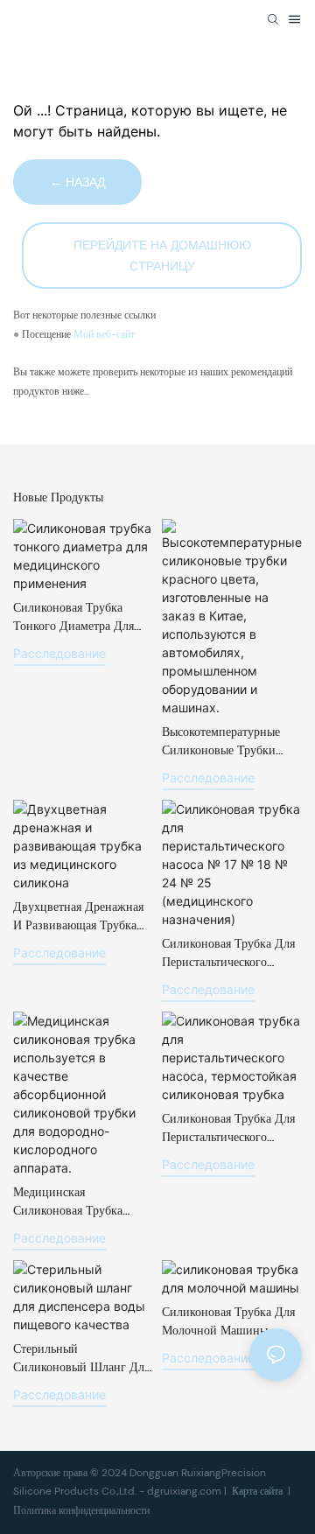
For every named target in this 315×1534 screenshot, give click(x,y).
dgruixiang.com (185, 1491)
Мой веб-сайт (104, 334)
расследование (59, 653)
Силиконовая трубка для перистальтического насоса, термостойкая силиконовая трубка (228, 1128)
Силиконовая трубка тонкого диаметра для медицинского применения (73, 617)
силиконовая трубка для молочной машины (228, 1321)
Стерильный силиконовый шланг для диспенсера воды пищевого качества (81, 1358)
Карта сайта (257, 1491)
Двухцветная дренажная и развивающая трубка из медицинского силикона (78, 917)
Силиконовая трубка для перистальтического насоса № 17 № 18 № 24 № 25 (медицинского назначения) (228, 953)
